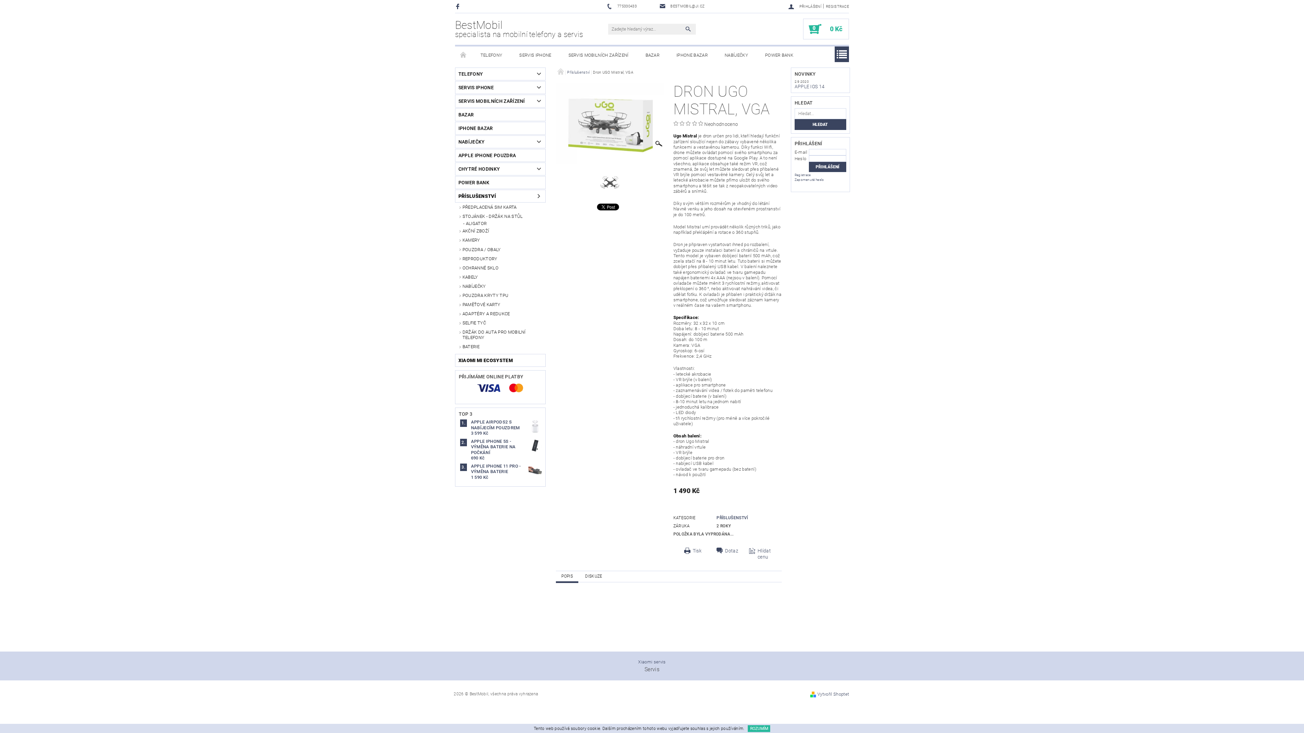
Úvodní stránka (463, 55)
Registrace (837, 6)
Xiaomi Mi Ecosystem (485, 360)
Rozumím (759, 728)
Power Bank (779, 55)
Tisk (697, 550)
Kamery (471, 240)
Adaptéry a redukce (486, 313)
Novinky (805, 74)
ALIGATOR (476, 223)
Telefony (492, 55)
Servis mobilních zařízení (598, 55)
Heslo (801, 158)
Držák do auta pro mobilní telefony (494, 335)
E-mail (801, 152)
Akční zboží (476, 230)
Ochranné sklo (481, 267)
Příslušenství (477, 196)
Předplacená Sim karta (490, 207)
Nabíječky (736, 55)
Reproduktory (480, 258)
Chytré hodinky (479, 169)
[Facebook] (458, 6)
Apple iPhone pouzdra (487, 155)
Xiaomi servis (652, 662)
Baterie (471, 346)
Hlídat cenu (764, 554)
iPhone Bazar (692, 55)
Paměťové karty (481, 304)
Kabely (470, 277)
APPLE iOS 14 (810, 86)
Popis (567, 576)
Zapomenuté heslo (809, 180)
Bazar (653, 55)
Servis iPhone (535, 55)
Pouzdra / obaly (482, 249)
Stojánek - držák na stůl (493, 216)
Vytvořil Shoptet (833, 694)
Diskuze (593, 576)
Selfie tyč (474, 322)
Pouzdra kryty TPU (485, 295)
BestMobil (519, 29)
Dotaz (731, 550)
